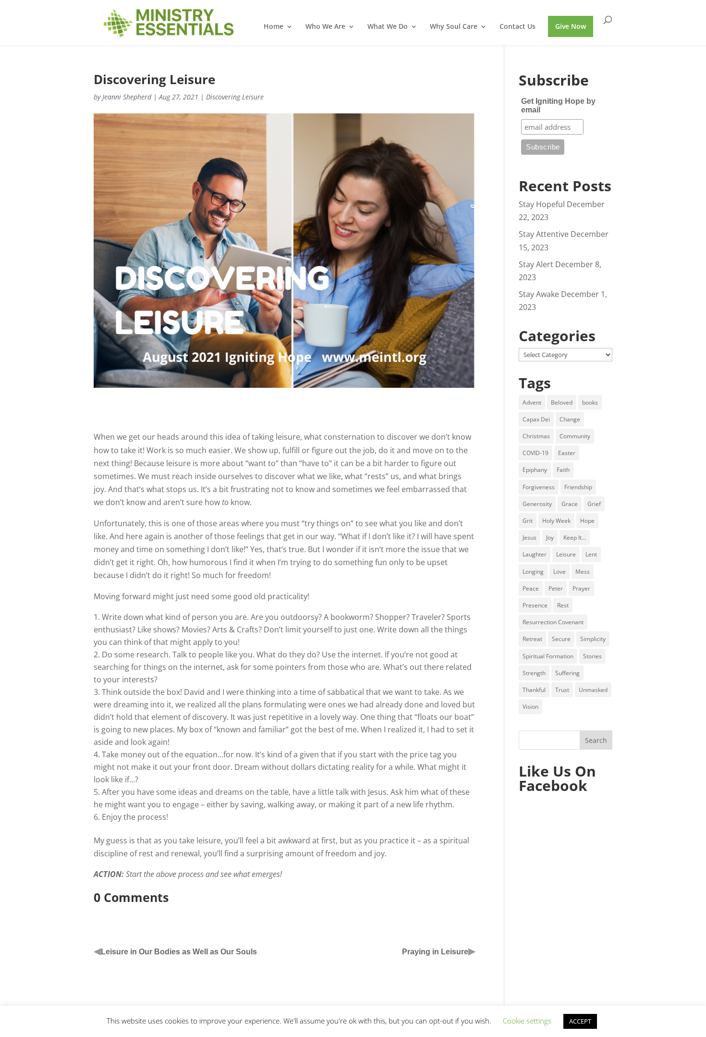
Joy (550, 537)
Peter (555, 588)
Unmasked (593, 690)
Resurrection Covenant (553, 622)
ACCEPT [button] (580, 1021)
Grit (528, 521)
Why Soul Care (453, 27)
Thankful (534, 690)
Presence (535, 605)
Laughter (535, 554)
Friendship (578, 487)
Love (559, 572)
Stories (592, 656)
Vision (530, 707)
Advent (532, 402)
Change (570, 419)
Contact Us (517, 27)
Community (575, 436)
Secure (561, 639)
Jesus (529, 537)
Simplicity (593, 639)
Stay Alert (536, 264)
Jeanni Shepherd (126, 96)
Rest (563, 605)
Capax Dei (536, 419)
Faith (563, 470)
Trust (562, 690)
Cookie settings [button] (527, 1020)
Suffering (567, 673)
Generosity (537, 504)
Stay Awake (539, 294)
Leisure (566, 554)
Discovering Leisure (235, 96)
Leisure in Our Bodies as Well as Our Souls (179, 952)
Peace (531, 588)
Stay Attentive (544, 234)
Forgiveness (539, 487)
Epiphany (535, 470)
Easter (566, 453)
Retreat (532, 639)
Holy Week (556, 521)
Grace (569, 504)
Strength (534, 673)
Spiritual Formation (548, 656)
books (590, 402)
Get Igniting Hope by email (558, 105)
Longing (533, 572)
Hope (587, 521)
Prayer (581, 588)
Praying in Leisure (435, 952)
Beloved (561, 402)
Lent (591, 554)
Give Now (570, 26)
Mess (582, 572)
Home (273, 27)
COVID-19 (535, 453)
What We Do (387, 27)
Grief (594, 504)
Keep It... (574, 537)
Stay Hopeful (542, 204)
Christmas (536, 436)
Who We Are (325, 27)
